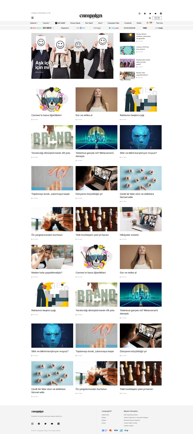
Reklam (104, 420)
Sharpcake (113, 28)
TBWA (145, 28)
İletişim (104, 417)
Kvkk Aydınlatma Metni (131, 415)
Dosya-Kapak (75, 23)
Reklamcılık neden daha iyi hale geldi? (143, 62)
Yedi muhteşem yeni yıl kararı (92, 234)
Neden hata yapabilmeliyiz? (46, 272)
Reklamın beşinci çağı (132, 115)
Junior (148, 23)
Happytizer (65, 28)
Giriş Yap (157, 17)
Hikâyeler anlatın (129, 234)
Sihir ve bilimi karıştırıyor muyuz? (138, 152)
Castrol (33, 28)
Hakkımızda (105, 415)
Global (139, 23)
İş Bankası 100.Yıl (81, 28)
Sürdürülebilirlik (129, 28)
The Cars (159, 23)
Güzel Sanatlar (48, 28)
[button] (32, 18)
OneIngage (97, 28)
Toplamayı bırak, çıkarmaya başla (50, 193)
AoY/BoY (58, 23)
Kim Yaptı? (89, 23)
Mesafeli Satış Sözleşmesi (132, 420)
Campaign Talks (113, 23)
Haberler (33, 23)
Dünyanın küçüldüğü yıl (89, 193)
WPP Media (159, 28)
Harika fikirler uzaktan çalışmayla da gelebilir (143, 36)
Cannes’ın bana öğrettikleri (46, 115)
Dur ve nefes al (84, 115)
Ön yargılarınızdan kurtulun (46, 234)
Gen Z (100, 23)
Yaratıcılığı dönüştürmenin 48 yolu (50, 152)
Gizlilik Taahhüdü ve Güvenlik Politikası (136, 417)
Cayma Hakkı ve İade (130, 423)
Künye (104, 423)
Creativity (127, 23)
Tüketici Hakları (128, 425)
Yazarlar (46, 23)
